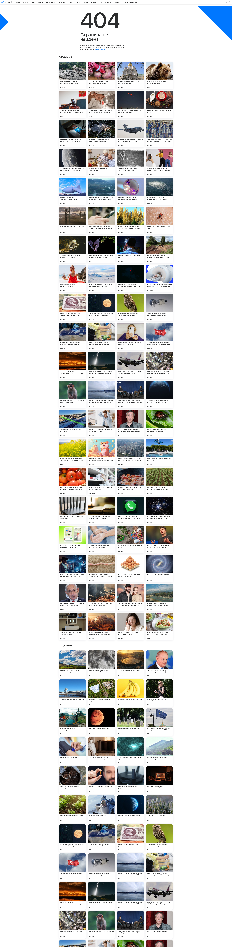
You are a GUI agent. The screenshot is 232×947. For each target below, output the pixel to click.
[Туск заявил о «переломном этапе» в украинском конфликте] (159, 838)
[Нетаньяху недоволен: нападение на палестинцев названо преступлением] (72, 597)
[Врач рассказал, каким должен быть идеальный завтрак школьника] (159, 713)
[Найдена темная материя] (130, 800)
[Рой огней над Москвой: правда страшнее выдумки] (130, 104)
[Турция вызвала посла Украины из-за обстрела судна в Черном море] (159, 336)
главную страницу (100, 49)
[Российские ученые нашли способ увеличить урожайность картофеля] (159, 481)
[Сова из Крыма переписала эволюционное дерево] (130, 307)
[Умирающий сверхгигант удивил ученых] (72, 867)
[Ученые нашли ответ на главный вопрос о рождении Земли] (159, 394)
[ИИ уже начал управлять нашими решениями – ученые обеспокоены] (159, 800)
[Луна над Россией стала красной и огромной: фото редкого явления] (101, 307)
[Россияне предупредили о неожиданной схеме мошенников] (101, 452)
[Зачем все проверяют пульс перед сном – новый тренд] (101, 539)
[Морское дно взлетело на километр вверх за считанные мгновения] (72, 838)
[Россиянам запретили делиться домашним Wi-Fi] (72, 510)
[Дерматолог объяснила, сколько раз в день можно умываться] (101, 104)
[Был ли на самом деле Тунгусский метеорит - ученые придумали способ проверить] (101, 365)
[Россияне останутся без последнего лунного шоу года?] (130, 278)
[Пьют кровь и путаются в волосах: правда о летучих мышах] (101, 249)
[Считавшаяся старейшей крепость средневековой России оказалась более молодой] (159, 249)
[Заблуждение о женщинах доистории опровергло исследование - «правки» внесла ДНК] (130, 162)
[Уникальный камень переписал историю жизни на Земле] (130, 838)
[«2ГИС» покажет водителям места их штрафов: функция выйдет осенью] (72, 539)
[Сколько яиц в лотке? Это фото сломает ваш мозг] (130, 568)
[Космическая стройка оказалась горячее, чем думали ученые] (159, 510)
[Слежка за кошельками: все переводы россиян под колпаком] (101, 655)
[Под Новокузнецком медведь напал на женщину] (159, 75)
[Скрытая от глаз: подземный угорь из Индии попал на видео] (101, 568)
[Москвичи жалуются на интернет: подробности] (130, 713)
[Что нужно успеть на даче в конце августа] (130, 539)
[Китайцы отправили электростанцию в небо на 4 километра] (72, 191)
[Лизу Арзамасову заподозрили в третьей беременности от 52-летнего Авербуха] (130, 597)
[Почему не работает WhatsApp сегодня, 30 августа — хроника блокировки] (130, 510)
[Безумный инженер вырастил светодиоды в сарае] (130, 655)
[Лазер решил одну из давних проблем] (72, 423)
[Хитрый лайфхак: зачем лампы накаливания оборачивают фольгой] (159, 307)
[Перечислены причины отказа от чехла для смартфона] (130, 336)
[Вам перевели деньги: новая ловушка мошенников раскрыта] (101, 220)
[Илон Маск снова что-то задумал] (72, 220)
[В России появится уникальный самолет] (130, 742)
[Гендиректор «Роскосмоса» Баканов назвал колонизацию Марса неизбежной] (101, 626)
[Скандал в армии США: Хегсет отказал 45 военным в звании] (101, 800)
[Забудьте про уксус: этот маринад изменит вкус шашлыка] (101, 597)
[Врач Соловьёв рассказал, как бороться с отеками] (130, 626)
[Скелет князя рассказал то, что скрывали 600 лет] (130, 75)
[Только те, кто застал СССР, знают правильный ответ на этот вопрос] (159, 133)
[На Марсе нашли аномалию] (101, 896)
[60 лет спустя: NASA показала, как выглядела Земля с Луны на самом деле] (72, 162)
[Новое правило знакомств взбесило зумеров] (72, 278)
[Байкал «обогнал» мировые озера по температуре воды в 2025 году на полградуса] (101, 394)
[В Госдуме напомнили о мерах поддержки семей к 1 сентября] (72, 684)
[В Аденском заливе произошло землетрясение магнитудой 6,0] (159, 771)
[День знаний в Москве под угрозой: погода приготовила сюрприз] (159, 867)
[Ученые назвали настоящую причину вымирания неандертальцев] (72, 249)
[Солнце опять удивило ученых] (159, 568)
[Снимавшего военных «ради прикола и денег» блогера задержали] (72, 336)
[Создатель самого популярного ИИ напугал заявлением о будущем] (159, 539)
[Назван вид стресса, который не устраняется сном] (101, 423)
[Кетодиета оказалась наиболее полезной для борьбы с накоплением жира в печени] (130, 481)
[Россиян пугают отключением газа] (130, 249)
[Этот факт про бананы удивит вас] (130, 867)
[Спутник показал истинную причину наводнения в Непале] (159, 597)
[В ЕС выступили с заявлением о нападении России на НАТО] (159, 896)
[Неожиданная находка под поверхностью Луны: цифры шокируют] (101, 838)
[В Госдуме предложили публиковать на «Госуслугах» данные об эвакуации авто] (130, 684)
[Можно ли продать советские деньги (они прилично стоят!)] (72, 307)
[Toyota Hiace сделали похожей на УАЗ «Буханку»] (72, 771)
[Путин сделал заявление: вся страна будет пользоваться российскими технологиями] (72, 133)
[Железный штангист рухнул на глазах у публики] (72, 655)
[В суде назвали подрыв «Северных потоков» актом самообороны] (159, 191)
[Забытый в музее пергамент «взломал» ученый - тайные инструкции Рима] (72, 742)
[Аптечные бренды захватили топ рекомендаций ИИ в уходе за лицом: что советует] (159, 742)
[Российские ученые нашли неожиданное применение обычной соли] (130, 191)
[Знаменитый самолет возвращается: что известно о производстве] (72, 896)
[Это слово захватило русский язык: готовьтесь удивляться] (101, 510)
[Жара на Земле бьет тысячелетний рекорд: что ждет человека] (72, 365)
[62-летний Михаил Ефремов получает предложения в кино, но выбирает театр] (130, 423)
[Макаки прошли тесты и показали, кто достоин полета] (72, 394)
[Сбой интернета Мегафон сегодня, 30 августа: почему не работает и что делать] (101, 684)
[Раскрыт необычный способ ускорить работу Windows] (72, 713)
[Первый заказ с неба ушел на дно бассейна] (159, 452)
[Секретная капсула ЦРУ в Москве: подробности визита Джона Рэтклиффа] (130, 133)
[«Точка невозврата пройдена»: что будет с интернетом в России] (130, 394)
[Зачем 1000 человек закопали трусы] (101, 867)
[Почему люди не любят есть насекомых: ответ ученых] (159, 423)
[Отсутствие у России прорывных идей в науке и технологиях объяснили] (72, 568)
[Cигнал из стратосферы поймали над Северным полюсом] (101, 278)
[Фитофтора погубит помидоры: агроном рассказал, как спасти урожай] (72, 481)
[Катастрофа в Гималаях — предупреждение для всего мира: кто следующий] (72, 75)
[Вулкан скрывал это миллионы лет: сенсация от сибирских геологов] (159, 925)
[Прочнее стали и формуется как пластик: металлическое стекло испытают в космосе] (159, 365)
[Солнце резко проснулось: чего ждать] (130, 925)
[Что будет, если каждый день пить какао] (159, 104)
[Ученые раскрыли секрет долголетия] (101, 162)
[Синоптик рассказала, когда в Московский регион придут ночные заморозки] (101, 133)
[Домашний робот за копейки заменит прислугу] (72, 626)
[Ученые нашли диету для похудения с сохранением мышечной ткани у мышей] (101, 771)
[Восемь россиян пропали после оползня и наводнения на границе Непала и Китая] (130, 452)
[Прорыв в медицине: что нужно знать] (159, 220)
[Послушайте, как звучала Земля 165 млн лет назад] (159, 655)
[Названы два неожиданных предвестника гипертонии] (72, 925)
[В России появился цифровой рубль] (159, 684)
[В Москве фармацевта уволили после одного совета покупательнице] (101, 481)
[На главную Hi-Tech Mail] (8, 2)
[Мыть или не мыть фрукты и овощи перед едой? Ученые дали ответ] (101, 336)
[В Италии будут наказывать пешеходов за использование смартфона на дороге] (101, 742)
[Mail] (2, 2)
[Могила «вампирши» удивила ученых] (130, 896)
